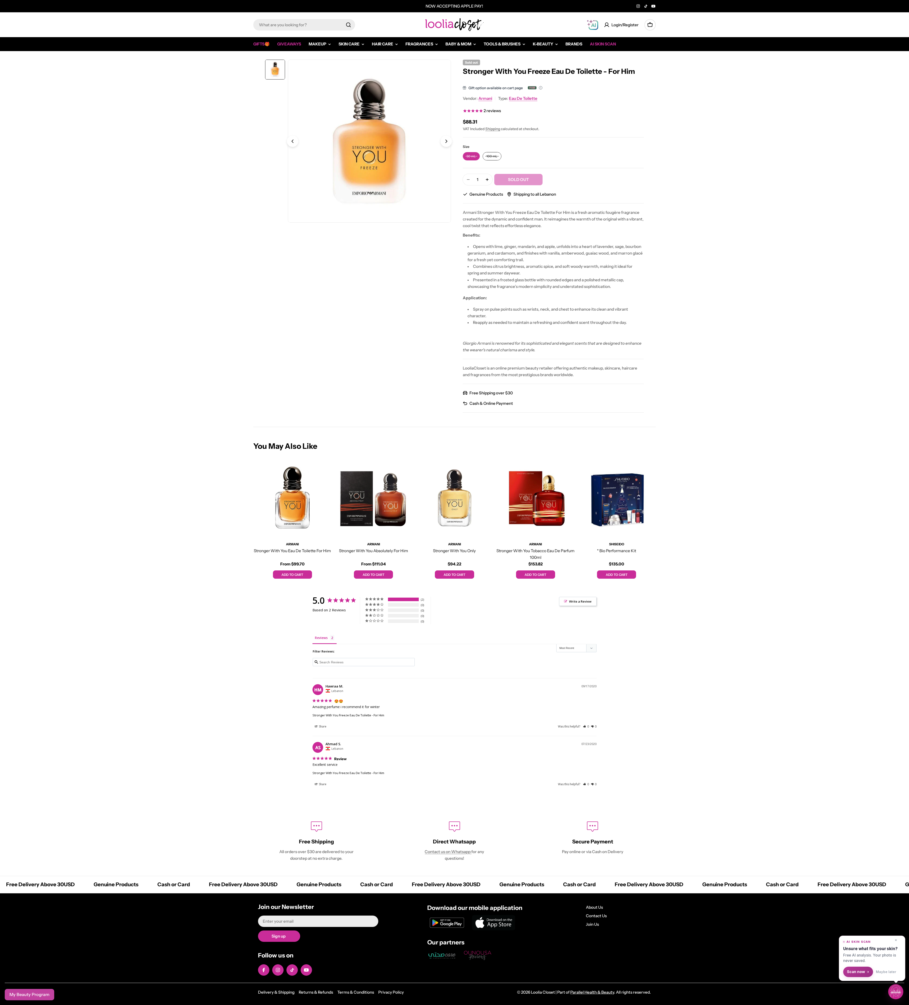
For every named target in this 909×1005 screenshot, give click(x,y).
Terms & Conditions (355, 992)
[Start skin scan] (895, 991)
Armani (485, 98)
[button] (586, 726)
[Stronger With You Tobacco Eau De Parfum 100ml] (535, 498)
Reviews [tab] (321, 637)
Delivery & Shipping (276, 992)
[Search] (348, 25)
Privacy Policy (391, 992)
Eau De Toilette (523, 98)
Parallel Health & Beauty (592, 992)
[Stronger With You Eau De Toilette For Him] (292, 498)
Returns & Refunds (316, 992)
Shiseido (616, 544)
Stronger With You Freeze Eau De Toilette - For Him (348, 715)
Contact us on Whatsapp (448, 851)
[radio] (471, 156)
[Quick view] (324, 469)
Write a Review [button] (580, 601)
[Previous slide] (292, 141)
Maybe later (886, 972)
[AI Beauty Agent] (592, 25)
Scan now (856, 972)
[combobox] (304, 25)
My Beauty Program (29, 994)
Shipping (492, 129)
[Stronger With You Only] (454, 498)
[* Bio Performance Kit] (617, 498)
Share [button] (322, 726)
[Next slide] (446, 141)
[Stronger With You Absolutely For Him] (373, 498)
